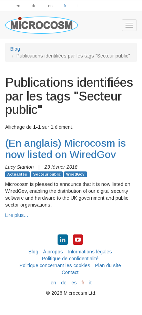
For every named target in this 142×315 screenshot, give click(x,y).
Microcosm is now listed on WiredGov (65, 148)
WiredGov (75, 174)
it (79, 5)
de (34, 5)
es (50, 5)
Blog (15, 49)
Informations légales (90, 251)
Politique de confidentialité (70, 258)
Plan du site (108, 265)
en (18, 5)
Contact (70, 272)
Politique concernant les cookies (55, 265)
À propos (53, 251)
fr (65, 5)
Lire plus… (16, 215)
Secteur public (47, 174)
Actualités (17, 174)
